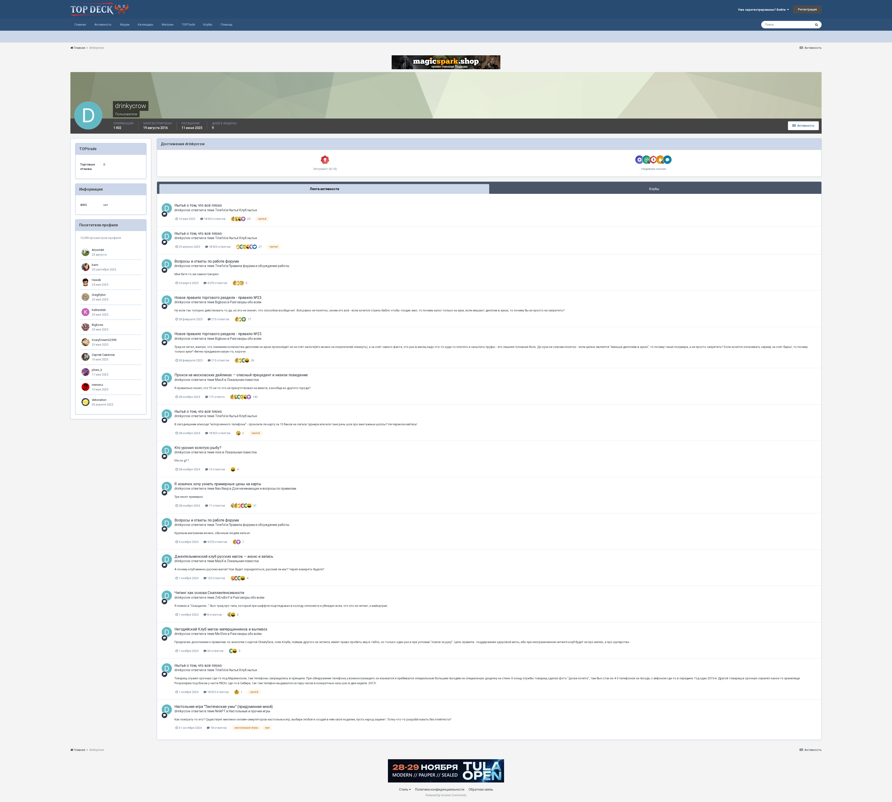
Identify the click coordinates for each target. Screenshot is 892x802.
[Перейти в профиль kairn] (85, 267)
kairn (95, 265)
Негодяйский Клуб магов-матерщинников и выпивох (220, 629)
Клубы (207, 24)
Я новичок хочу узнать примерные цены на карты (217, 484)
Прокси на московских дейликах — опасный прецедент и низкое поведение (241, 375)
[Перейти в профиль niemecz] (85, 387)
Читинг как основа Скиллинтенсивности (209, 593)
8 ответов (214, 614)
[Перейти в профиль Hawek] (85, 282)
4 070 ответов (217, 283)
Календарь (145, 24)
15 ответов (216, 469)
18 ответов (218, 727)
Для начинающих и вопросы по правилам (264, 488)
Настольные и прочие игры (249, 711)
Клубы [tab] (654, 189)
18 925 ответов (214, 219)
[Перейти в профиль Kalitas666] (85, 312)
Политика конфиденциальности (439, 789)
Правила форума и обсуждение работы (259, 266)
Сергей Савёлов (103, 354)
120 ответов (216, 578)
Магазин (168, 24)
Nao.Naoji (222, 488)
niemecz (97, 384)
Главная (80, 24)
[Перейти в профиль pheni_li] (85, 372)
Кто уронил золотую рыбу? (197, 448)
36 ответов (215, 651)
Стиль (404, 789)
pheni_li (97, 370)
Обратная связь (481, 789)
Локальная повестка (243, 380)
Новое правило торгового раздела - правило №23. (218, 297)
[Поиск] (816, 24)
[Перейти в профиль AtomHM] (85, 252)
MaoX (219, 380)
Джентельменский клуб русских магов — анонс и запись (223, 556)
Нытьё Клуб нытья (243, 210)
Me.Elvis (221, 634)
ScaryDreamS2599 (104, 340)
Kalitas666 (99, 310)
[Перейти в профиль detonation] (85, 402)
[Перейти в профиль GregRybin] (85, 297)
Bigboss (97, 325)
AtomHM (98, 250)
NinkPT (220, 711)
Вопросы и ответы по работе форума (206, 261)
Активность (103, 24)
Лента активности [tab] (324, 189)
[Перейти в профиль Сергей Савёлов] (85, 357)
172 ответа (216, 397)
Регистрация (807, 9)
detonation (99, 400)
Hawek (96, 280)
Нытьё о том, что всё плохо (198, 205)
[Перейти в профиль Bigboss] (85, 327)
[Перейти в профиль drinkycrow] (167, 208)
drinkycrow (182, 210)
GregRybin (99, 295)
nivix (218, 452)
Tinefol (220, 210)
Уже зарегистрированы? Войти (762, 9)
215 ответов (220, 319)
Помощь (227, 24)
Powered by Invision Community (446, 795)
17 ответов (216, 505)
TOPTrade (188, 24)
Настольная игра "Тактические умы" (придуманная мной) (223, 706)
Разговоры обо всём (245, 302)
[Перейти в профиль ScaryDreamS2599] (85, 342)
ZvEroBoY (222, 597)
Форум (124, 24)
